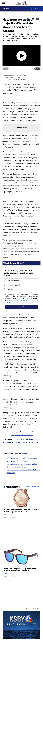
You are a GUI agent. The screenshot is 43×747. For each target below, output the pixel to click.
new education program (13, 245)
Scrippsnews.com (25, 453)
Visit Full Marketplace (32, 486)
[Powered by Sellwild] (36, 609)
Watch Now (37, 3)
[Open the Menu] (3, 3)
